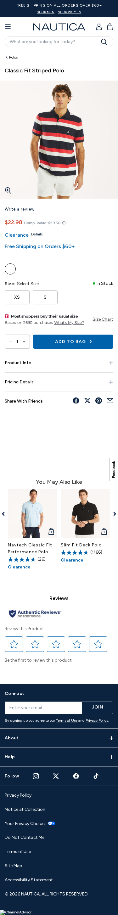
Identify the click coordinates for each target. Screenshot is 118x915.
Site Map (13, 865)
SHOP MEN (45, 12)
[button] (14, 644)
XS (17, 297)
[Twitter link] (56, 776)
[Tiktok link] (96, 776)
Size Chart (103, 319)
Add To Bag (71, 341)
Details (36, 234)
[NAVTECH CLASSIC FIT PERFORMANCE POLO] (32, 513)
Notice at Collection (25, 809)
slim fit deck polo (81, 545)
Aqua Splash (24, 269)
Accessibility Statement (29, 880)
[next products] (112, 514)
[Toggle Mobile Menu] (8, 26)
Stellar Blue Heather (10, 269)
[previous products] (5, 514)
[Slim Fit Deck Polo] (85, 513)
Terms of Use (66, 720)
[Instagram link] (36, 776)
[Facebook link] (76, 776)
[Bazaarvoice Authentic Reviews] (35, 614)
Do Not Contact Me (24, 837)
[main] (59, 364)
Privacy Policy (97, 720)
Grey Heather (38, 269)
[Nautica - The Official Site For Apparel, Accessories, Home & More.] (59, 27)
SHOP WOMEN (69, 12)
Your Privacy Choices (26, 823)
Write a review (20, 209)
